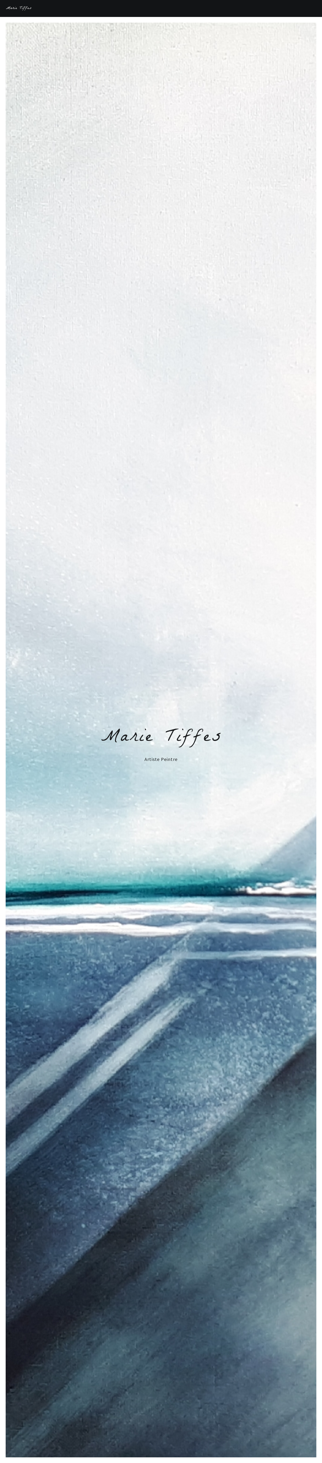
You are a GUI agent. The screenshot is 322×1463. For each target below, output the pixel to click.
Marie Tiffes (19, 8)
